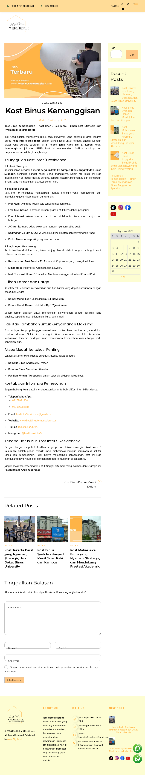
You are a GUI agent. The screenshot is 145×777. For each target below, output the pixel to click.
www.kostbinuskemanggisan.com (38, 420)
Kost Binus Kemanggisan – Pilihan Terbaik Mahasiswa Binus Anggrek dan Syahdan (123, 182)
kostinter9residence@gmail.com (34, 414)
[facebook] (128, 207)
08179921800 (20, 400)
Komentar (14, 607)
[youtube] (113, 213)
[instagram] (120, 207)
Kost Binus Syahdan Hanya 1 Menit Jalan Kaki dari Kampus (50, 556)
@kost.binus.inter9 (28, 426)
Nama (12, 648)
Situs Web (14, 660)
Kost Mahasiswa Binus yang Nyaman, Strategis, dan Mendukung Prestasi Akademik (85, 558)
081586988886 (20, 406)
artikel (53, 120)
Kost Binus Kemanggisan (52, 110)
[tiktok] (113, 207)
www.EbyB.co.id (15, 739)
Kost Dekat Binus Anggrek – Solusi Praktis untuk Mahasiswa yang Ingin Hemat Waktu (124, 161)
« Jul (123, 276)
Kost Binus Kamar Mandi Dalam (80, 484)
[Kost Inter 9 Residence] (19, 31)
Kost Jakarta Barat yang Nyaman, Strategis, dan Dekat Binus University (19, 558)
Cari (113, 48)
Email (62, 648)
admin (42, 120)
